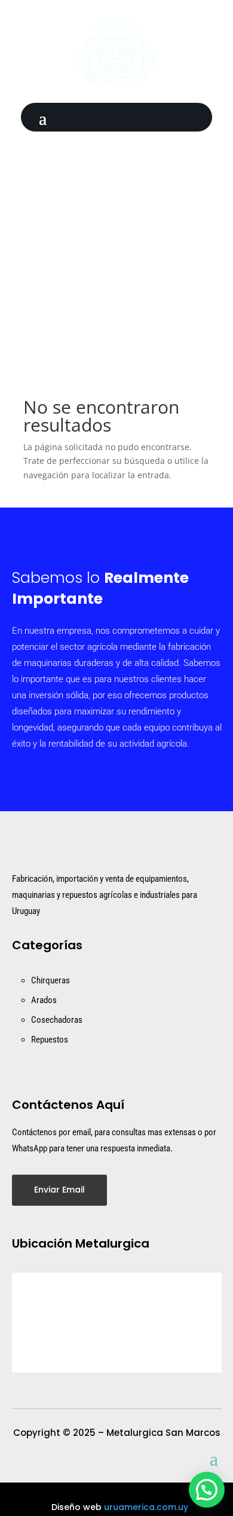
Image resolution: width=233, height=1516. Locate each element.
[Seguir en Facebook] (104, 147)
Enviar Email (59, 1190)
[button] (207, 1490)
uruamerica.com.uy (146, 1507)
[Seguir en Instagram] (129, 147)
